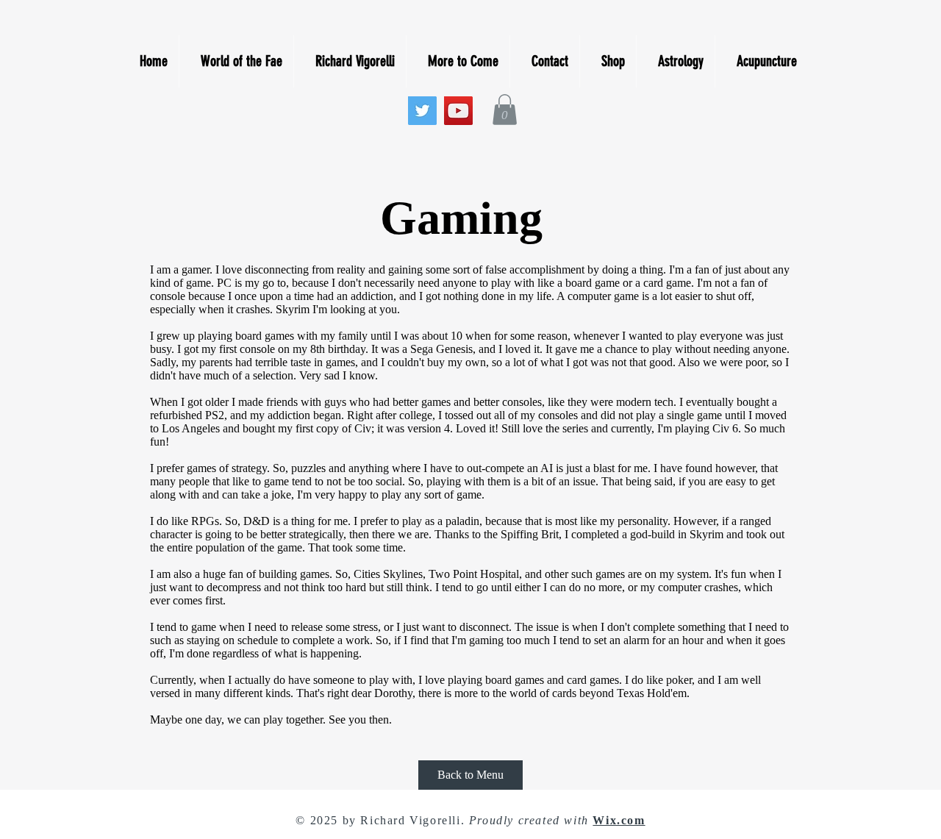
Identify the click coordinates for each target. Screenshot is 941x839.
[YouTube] (458, 110)
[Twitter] (422, 110)
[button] (505, 109)
